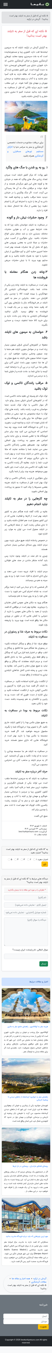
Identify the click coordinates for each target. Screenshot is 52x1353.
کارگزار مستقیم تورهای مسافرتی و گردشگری (25, 151)
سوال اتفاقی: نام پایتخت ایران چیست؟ (30, 950)
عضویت (43, 1326)
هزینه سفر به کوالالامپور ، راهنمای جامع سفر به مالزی (27, 1026)
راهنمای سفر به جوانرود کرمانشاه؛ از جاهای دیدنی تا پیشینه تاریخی (28, 1098)
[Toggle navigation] (5, 4)
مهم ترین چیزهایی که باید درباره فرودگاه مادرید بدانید (27, 1236)
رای (44, 864)
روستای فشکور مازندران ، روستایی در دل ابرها (30, 1166)
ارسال (43, 964)
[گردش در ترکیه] (40, 4)
